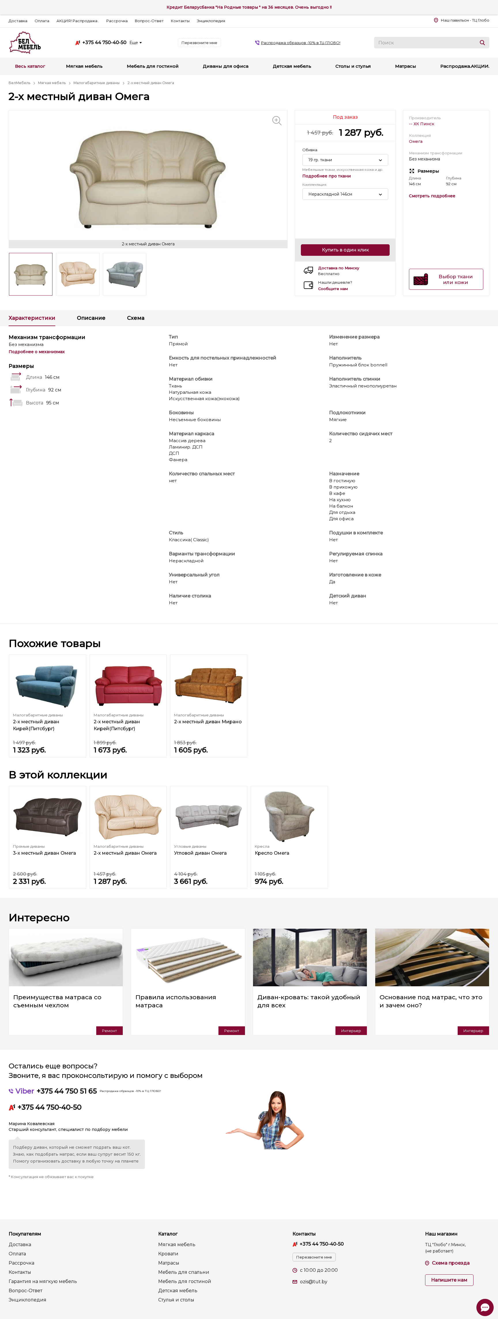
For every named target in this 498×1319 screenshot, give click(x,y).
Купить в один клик (345, 250)
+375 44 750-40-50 (104, 42)
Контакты (180, 20)
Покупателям (25, 1234)
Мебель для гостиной (184, 1281)
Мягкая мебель (176, 1244)
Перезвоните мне (199, 42)
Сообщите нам (333, 289)
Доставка (18, 20)
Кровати (168, 1253)
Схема (135, 318)
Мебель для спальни (183, 1272)
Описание (91, 318)
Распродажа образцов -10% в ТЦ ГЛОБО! (300, 42)
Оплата (42, 20)
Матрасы (168, 1263)
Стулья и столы (176, 1300)
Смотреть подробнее (432, 195)
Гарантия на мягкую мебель (43, 1281)
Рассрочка (117, 20)
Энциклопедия (211, 20)
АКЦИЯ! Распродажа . (77, 20)
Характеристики (32, 318)
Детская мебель (177, 1290)
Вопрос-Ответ (149, 20)
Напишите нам (449, 1280)
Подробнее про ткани (326, 176)
